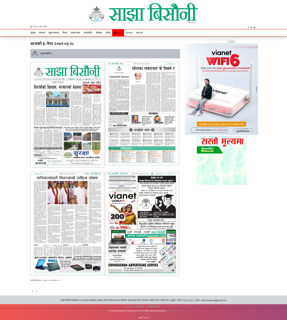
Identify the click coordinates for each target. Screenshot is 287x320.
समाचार (42, 33)
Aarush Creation (172, 310)
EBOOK (139, 33)
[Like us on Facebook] (249, 26)
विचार (65, 33)
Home (128, 306)
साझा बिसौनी (45, 53)
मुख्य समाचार (54, 33)
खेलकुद (99, 33)
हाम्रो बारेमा (139, 306)
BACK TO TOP (143, 318)
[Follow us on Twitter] (252, 26)
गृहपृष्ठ (32, 33)
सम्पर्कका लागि (153, 306)
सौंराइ (108, 33)
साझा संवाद (75, 33)
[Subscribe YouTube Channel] (255, 26)
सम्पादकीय (88, 33)
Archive (129, 33)
